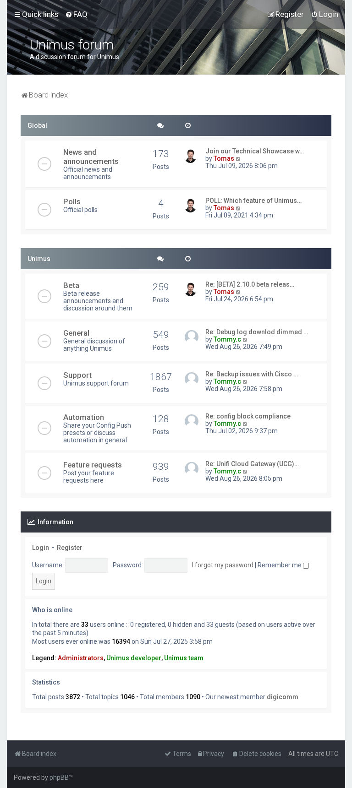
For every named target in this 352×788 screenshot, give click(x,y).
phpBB (59, 777)
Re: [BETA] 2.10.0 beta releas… (249, 284)
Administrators (81, 658)
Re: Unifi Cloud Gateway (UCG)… (252, 463)
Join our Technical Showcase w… (254, 151)
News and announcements (91, 156)
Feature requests (92, 464)
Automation (83, 417)
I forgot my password (222, 565)
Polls (72, 201)
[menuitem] (76, 14)
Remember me (280, 565)
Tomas (224, 158)
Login (40, 547)
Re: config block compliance (248, 416)
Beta (71, 285)
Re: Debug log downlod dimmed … (256, 332)
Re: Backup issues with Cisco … (251, 374)
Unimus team (184, 658)
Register (69, 547)
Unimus (39, 258)
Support (77, 375)
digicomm (282, 697)
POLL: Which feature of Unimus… (253, 200)
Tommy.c (227, 339)
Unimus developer (133, 658)
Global (37, 125)
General (76, 332)
